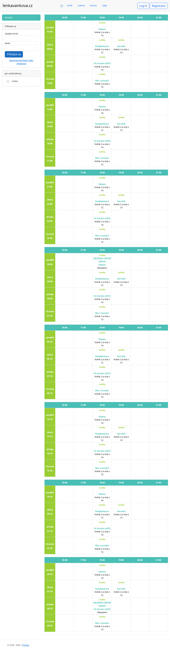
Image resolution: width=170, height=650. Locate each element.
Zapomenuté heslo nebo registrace (21, 62)
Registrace (158, 6)
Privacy (25, 645)
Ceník (69, 5)
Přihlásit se (14, 54)
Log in (143, 6)
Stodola (8, 17)
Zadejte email (11, 33)
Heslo (7, 43)
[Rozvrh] (61, 5)
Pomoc (93, 5)
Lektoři (81, 5)
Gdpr (104, 5)
